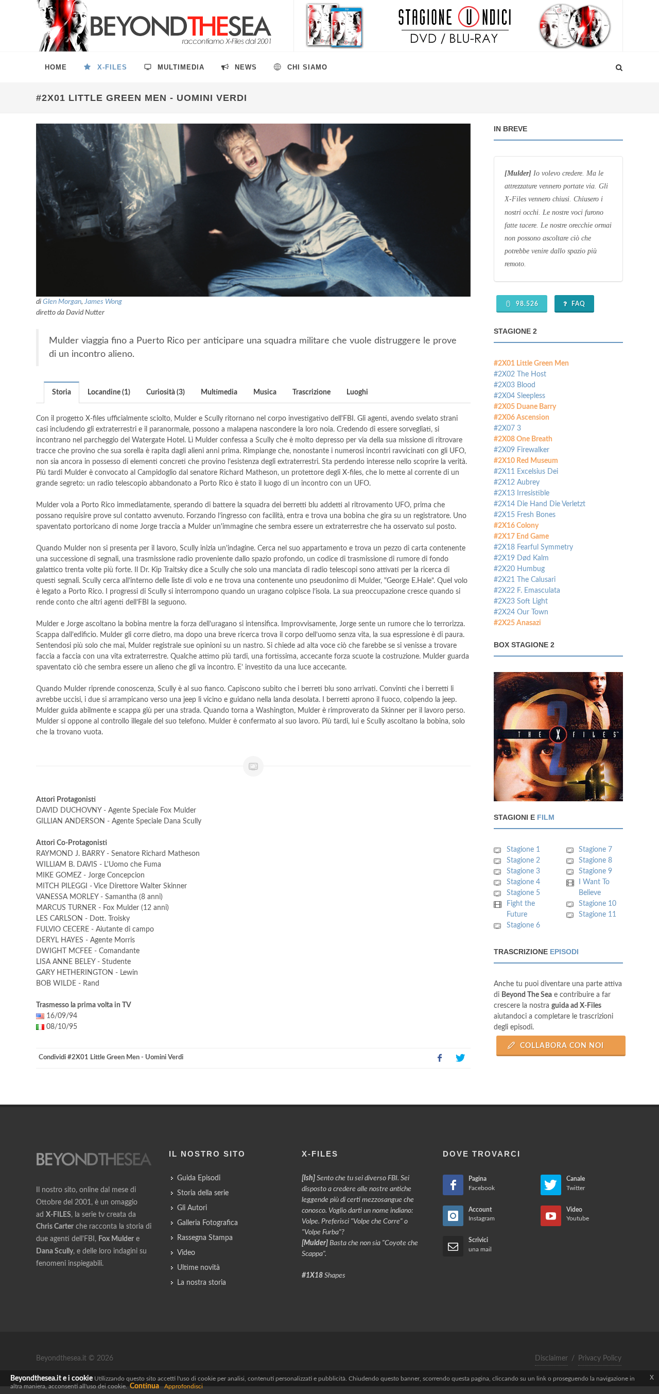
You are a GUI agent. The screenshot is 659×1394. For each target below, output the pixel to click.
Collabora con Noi (561, 1045)
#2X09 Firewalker (521, 450)
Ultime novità (198, 1267)
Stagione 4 (523, 882)
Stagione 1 (523, 849)
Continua (144, 1386)
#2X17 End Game (521, 536)
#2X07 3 (507, 428)
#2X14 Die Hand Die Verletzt (539, 504)
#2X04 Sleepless (519, 396)
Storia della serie (203, 1193)
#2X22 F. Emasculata (527, 590)
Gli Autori (192, 1208)
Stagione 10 (597, 903)
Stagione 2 (523, 860)
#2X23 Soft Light (521, 601)
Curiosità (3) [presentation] (165, 392)
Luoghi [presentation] (357, 392)
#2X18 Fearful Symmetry (533, 547)
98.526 (526, 304)
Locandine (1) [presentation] (109, 392)
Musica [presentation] (264, 392)
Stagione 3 (523, 871)
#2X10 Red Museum (526, 460)
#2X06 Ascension (521, 417)
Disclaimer (551, 1358)
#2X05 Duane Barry (525, 406)
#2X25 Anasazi (517, 623)
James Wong (103, 301)
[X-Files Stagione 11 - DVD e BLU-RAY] (458, 26)
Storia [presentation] (61, 392)
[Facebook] (439, 1058)
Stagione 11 (597, 914)
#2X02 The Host (520, 374)
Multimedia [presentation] (219, 392)
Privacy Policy (599, 1358)
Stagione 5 (523, 893)
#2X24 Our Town (521, 612)
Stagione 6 (523, 925)
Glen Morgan (62, 301)
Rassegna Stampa (205, 1238)
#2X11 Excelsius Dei (526, 471)
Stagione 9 (595, 871)
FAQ (577, 304)
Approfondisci (183, 1386)
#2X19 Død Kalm (521, 558)
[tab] (62, 392)
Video (186, 1253)
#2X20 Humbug (519, 569)
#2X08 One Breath (523, 439)
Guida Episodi (198, 1178)
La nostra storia (201, 1282)
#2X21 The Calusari (525, 579)
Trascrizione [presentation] (311, 392)
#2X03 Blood (514, 385)
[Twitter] (460, 1058)
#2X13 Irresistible (521, 493)
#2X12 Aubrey (517, 482)
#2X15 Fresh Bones (525, 515)
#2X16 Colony (516, 525)
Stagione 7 (595, 849)
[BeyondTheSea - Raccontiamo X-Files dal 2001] (154, 25)
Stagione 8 (595, 860)
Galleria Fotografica (207, 1223)
